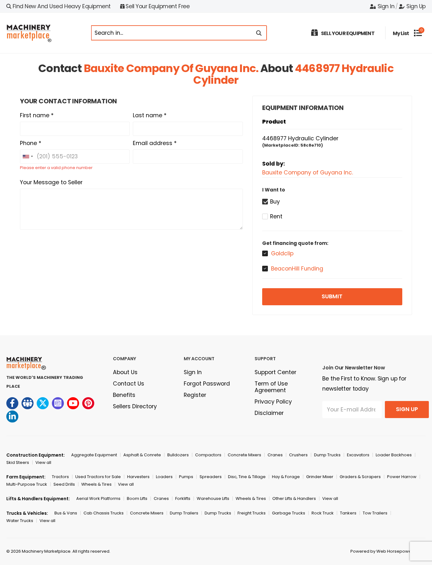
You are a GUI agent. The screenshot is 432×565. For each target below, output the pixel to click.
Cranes (275, 455)
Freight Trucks (252, 513)
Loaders (164, 477)
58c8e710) (311, 145)
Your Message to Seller (51, 182)
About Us (125, 372)
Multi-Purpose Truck (26, 484)
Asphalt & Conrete (142, 455)
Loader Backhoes (394, 455)
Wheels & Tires (96, 484)
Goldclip (282, 253)
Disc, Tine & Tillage (247, 477)
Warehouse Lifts (213, 498)
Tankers (348, 513)
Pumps (186, 477)
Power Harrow (402, 477)
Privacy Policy (273, 401)
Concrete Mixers (244, 455)
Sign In (386, 6)
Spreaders (211, 477)
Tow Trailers (375, 513)
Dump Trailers (184, 513)
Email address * (155, 143)
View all (43, 462)
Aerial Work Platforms (98, 498)
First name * (37, 115)
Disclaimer (269, 413)
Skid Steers (17, 462)
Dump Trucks (327, 455)
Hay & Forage (286, 477)
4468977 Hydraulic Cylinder (300, 138)
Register (195, 395)
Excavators (358, 455)
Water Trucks (19, 521)
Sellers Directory (135, 406)
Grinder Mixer (319, 477)
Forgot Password (207, 383)
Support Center (275, 372)
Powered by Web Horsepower (381, 551)
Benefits (124, 395)
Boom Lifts (137, 498)
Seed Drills (64, 484)
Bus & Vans (65, 513)
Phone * (30, 143)
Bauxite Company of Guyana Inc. (171, 68)
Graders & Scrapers (360, 477)
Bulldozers (178, 455)
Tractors (60, 477)
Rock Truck (323, 513)
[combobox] (27, 156)
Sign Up (416, 6)
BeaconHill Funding (297, 268)
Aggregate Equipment (94, 455)
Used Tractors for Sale (98, 477)
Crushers (298, 455)
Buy (275, 201)
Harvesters (138, 477)
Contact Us (128, 383)
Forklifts (182, 498)
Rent (276, 216)
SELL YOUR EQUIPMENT (347, 33)
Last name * (150, 115)
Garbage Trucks (288, 513)
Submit (332, 296)
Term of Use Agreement (271, 387)
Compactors (208, 455)
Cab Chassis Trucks (103, 513)
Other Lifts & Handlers (294, 498)
